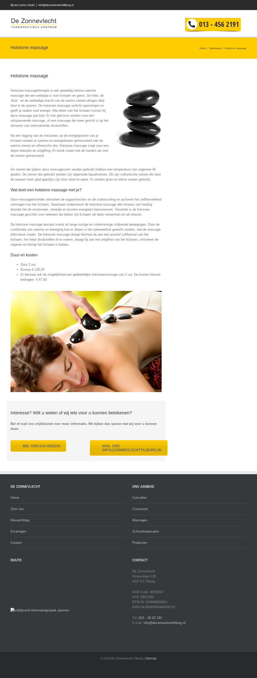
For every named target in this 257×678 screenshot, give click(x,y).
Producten (139, 543)
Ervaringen (18, 531)
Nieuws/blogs (20, 520)
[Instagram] (238, 5)
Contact (16, 543)
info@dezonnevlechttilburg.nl (56, 5)
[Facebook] (216, 5)
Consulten (139, 497)
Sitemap (151, 658)
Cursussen (140, 509)
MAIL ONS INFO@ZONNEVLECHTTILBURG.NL (132, 448)
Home (203, 48)
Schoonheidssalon (145, 531)
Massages (215, 48)
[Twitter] (223, 5)
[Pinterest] (245, 5)
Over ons (17, 509)
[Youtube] (231, 5)
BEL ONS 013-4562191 (42, 446)
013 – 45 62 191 (150, 618)
